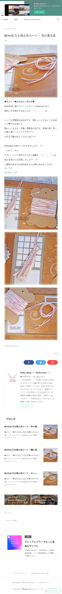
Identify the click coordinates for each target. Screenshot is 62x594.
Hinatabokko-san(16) (11, 346)
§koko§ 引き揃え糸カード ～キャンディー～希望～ (27, 473)
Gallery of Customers (32, 19)
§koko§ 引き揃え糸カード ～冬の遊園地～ (23, 426)
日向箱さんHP (10, 172)
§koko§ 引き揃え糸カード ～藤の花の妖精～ (24, 449)
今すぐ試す (39, 12)
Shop (16, 19)
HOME (5, 19)
